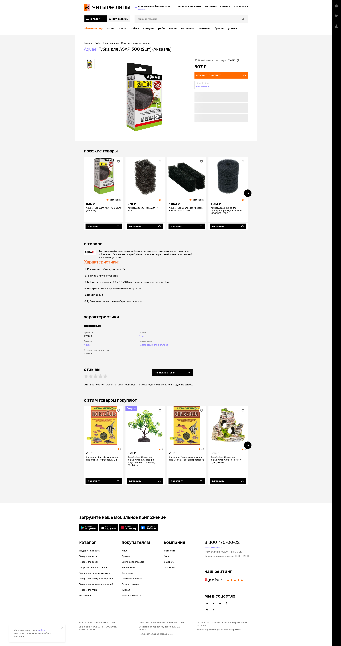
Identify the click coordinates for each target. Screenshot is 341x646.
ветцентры (241, 6)
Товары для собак (88, 562)
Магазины (169, 550)
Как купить (127, 573)
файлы (41, 630)
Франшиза (169, 567)
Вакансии (169, 562)
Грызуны (148, 28)
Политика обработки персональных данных (162, 622)
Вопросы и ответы (131, 595)
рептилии (204, 28)
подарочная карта (189, 6)
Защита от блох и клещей (93, 567)
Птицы (173, 28)
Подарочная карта (89, 550)
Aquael (90, 49)
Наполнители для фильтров (153, 345)
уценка (232, 28)
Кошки (122, 28)
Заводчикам (128, 567)
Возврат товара (130, 584)
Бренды (126, 556)
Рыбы (161, 28)
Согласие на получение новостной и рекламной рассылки (221, 624)
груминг (225, 6)
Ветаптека (187, 28)
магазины (210, 6)
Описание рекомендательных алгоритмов (218, 629)
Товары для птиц (88, 590)
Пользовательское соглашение (156, 634)
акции (110, 28)
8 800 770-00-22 (222, 542)
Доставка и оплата (132, 578)
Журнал (126, 590)
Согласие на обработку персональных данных (159, 628)
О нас (167, 556)
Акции (125, 550)
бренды (219, 28)
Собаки (135, 28)
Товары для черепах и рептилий (96, 584)
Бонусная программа (133, 562)
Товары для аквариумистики (94, 573)
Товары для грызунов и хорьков (96, 578)
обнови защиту (93, 28)
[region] (166, 28)
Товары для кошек (89, 556)
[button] (221, 85)
